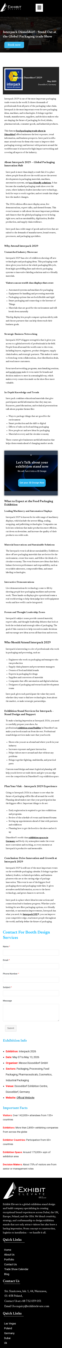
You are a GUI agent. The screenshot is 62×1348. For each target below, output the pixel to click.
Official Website (25, 1097)
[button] (39, 8)
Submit (10, 1028)
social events (15, 372)
